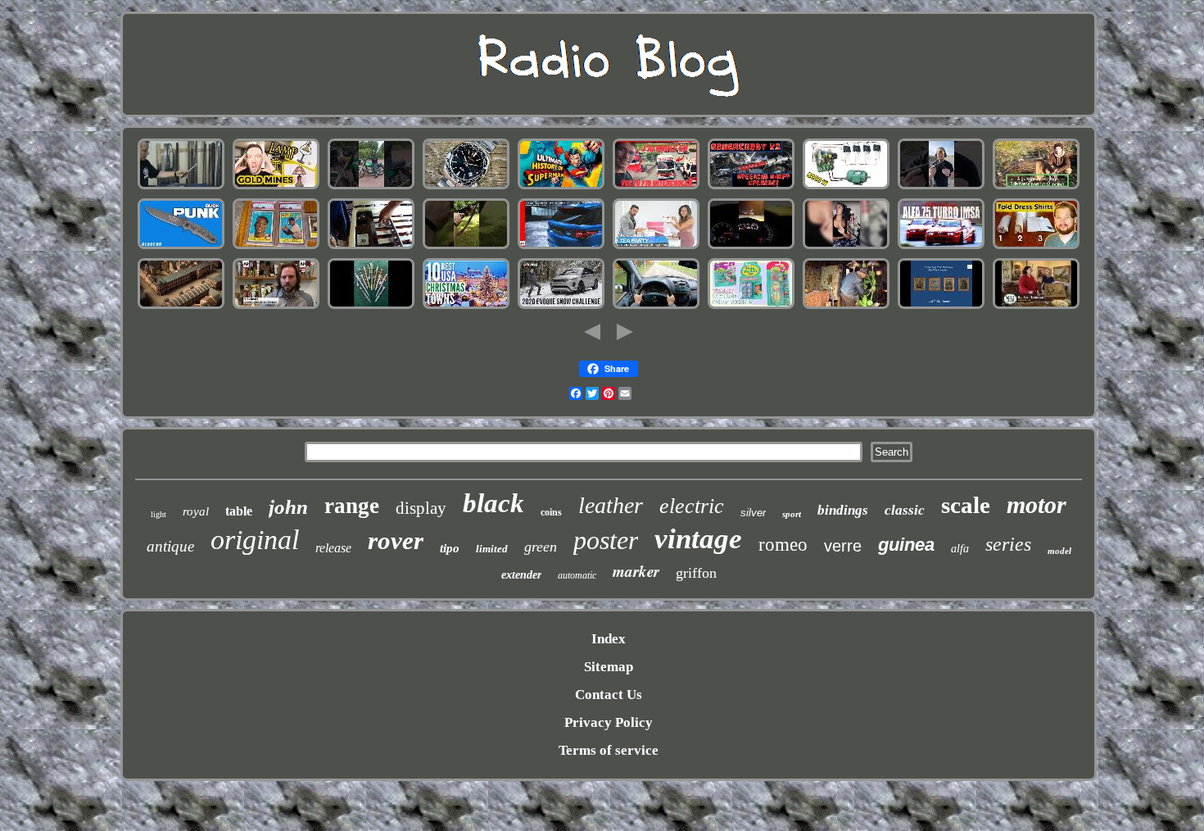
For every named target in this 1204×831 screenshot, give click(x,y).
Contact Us (608, 694)
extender (521, 575)
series (1008, 544)
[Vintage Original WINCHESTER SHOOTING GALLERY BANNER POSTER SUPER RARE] (466, 247)
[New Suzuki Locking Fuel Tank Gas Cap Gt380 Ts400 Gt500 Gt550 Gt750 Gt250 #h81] (371, 187)
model (1059, 551)
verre (843, 546)
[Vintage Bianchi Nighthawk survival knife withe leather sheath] (181, 247)
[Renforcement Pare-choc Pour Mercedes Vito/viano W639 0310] (656, 307)
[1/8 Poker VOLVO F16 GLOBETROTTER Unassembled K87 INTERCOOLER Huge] (656, 187)
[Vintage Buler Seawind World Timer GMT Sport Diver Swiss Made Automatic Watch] (466, 187)
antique (170, 546)
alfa (960, 549)
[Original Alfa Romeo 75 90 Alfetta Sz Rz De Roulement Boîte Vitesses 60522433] (941, 247)
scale (965, 505)
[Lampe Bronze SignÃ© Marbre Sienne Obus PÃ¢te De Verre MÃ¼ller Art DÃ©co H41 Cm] (1036, 187)
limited (492, 549)
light (158, 514)
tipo (449, 548)
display (421, 508)
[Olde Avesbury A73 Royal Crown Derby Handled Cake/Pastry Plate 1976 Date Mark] (1036, 307)
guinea (906, 544)
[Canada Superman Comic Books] (561, 187)
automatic (577, 575)
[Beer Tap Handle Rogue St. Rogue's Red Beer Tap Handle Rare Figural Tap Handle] (276, 307)
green (540, 546)
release (333, 548)
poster (605, 540)
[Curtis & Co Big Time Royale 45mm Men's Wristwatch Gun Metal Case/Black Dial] (846, 247)
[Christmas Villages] (466, 307)
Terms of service (609, 750)
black (493, 503)
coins (551, 512)
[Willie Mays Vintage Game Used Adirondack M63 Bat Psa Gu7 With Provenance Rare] (276, 247)
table (238, 511)
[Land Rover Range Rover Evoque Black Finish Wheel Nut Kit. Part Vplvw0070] (561, 307)
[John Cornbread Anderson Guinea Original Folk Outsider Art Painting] (846, 307)
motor (1036, 504)
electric (691, 506)
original (254, 539)
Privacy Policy (608, 722)
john (288, 507)
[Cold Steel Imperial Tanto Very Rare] (181, 187)
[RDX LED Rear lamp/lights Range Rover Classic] (561, 247)
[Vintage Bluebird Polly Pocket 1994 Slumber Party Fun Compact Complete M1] (751, 307)
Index (608, 639)
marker (636, 571)
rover (395, 540)
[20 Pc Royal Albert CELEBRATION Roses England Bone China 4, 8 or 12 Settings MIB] (656, 247)
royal (196, 511)
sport (791, 514)
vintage (698, 539)
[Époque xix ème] (181, 307)
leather (610, 505)
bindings (842, 510)
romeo (783, 544)
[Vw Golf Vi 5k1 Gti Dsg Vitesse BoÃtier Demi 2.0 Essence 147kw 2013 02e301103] (751, 247)
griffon (696, 573)
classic (905, 510)
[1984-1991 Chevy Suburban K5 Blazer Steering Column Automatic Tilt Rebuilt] (751, 187)
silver (753, 512)
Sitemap (608, 666)
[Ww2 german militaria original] (371, 307)
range (351, 505)
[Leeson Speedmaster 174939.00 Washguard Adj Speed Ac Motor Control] (846, 187)
